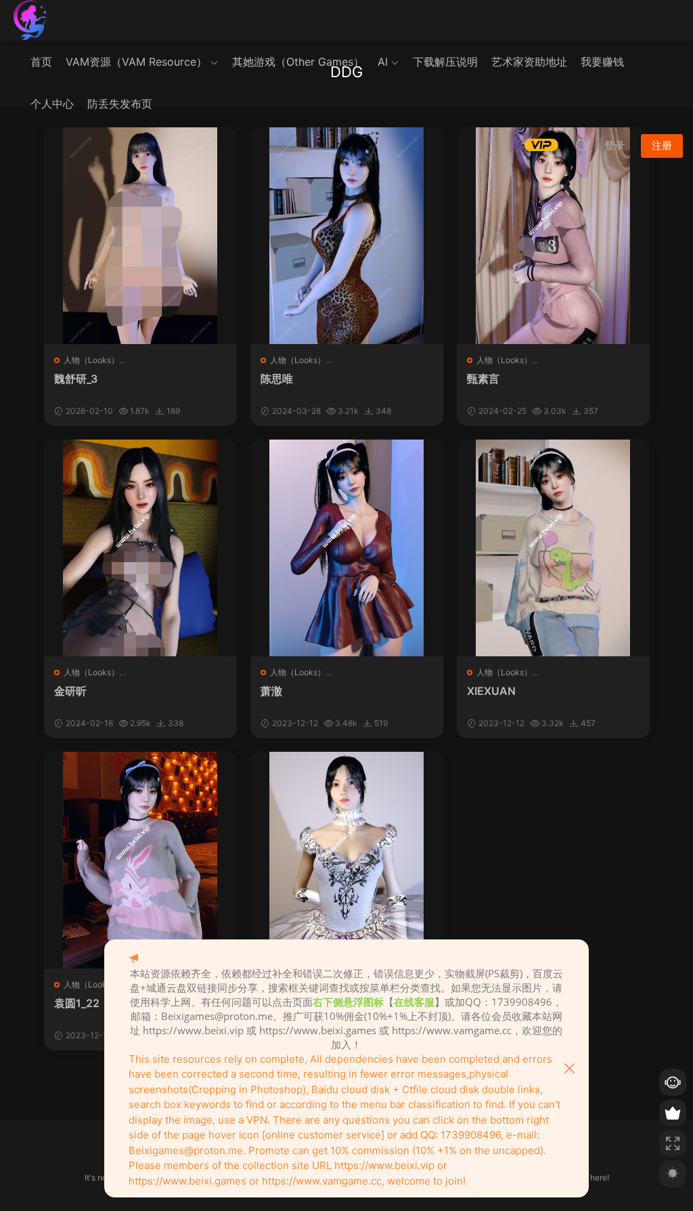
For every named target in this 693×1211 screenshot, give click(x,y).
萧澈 (271, 691)
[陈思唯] (346, 235)
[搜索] (581, 145)
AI (383, 61)
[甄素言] (553, 235)
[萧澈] (346, 548)
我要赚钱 (602, 61)
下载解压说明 (445, 61)
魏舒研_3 (75, 378)
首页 (41, 61)
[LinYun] (346, 860)
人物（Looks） (91, 360)
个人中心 (52, 103)
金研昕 (70, 691)
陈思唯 (277, 378)
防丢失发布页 (119, 103)
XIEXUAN (491, 691)
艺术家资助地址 (529, 61)
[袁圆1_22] (140, 860)
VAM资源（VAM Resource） (136, 61)
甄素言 (483, 378)
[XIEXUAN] (553, 548)
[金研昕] (140, 548)
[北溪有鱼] (30, 20)
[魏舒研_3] (140, 235)
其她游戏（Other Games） (298, 61)
